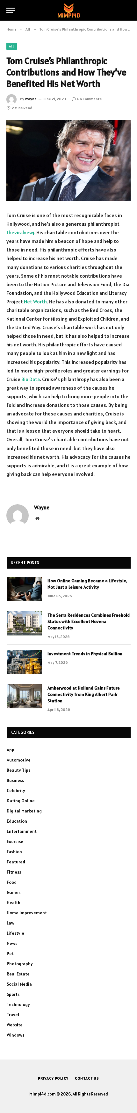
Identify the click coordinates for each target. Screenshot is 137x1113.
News (12, 943)
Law (10, 923)
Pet (10, 953)
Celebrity (16, 790)
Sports (13, 994)
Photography (20, 964)
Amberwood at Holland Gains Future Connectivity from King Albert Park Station (83, 694)
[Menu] (10, 10)
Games (13, 892)
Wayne (31, 98)
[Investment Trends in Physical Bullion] (24, 662)
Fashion (14, 851)
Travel (13, 1014)
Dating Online (21, 801)
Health (13, 902)
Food (12, 882)
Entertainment (22, 831)
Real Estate (18, 974)
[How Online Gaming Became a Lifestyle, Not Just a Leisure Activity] (24, 589)
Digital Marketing (24, 811)
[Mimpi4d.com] (68, 10)
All (11, 46)
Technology (18, 1004)
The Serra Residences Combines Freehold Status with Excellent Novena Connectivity (88, 621)
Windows (15, 1035)
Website (15, 1025)
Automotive (19, 760)
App (10, 750)
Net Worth (35, 301)
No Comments (89, 98)
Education (17, 821)
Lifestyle (15, 933)
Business (15, 780)
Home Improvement (27, 913)
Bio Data (30, 379)
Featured (16, 862)
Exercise (15, 841)
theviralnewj (20, 232)
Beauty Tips (18, 770)
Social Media (19, 984)
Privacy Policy (53, 1078)
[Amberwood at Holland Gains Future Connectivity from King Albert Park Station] (24, 696)
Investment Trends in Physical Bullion (84, 653)
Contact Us (87, 1078)
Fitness (14, 872)
